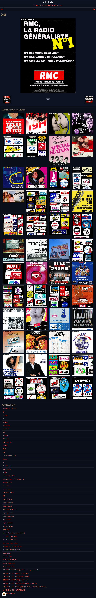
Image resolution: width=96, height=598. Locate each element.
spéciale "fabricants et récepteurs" (13, 546)
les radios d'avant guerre (10, 536)
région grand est (7, 506)
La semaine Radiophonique (10, 543)
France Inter (6, 425)
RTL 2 (4, 449)
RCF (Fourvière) (7, 499)
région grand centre (8, 516)
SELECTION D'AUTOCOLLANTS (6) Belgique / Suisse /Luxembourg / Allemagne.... (25, 587)
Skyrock (5, 459)
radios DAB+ (6, 530)
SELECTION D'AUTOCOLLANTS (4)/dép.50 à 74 (15, 580)
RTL (4, 419)
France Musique (7, 483)
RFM (4, 452)
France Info (6, 429)
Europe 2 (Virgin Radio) (9, 456)
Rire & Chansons (7, 442)
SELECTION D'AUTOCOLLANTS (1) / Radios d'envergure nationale (20, 570)
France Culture (7, 486)
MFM (4, 462)
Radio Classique (7, 466)
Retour (48, 99)
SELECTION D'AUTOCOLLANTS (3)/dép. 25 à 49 (15, 577)
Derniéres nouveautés (9, 593)
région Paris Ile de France (10, 509)
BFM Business (7, 469)
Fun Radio (5, 446)
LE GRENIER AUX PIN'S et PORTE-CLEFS (14, 590)
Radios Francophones (9, 563)
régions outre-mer (8, 526)
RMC (4, 412)
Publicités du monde (8, 566)
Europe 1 (5, 415)
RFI (4, 496)
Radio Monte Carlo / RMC (10, 409)
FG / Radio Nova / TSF (9, 476)
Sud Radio (5, 422)
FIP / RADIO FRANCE (8, 493)
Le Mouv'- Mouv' (7, 489)
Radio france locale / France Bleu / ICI (13, 479)
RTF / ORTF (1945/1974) (10, 540)
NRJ (4, 432)
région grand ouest (8, 513)
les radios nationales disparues (12, 550)
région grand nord (8, 503)
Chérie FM (5, 439)
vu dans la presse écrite (9, 560)
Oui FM (5, 472)
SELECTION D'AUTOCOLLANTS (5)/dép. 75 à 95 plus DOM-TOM (20, 583)
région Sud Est (7, 519)
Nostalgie (5, 435)
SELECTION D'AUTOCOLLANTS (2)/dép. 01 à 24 (15, 573)
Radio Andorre (6, 553)
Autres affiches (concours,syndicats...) (14, 533)
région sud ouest (7, 523)
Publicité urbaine (7, 556)
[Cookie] (4, 594)
